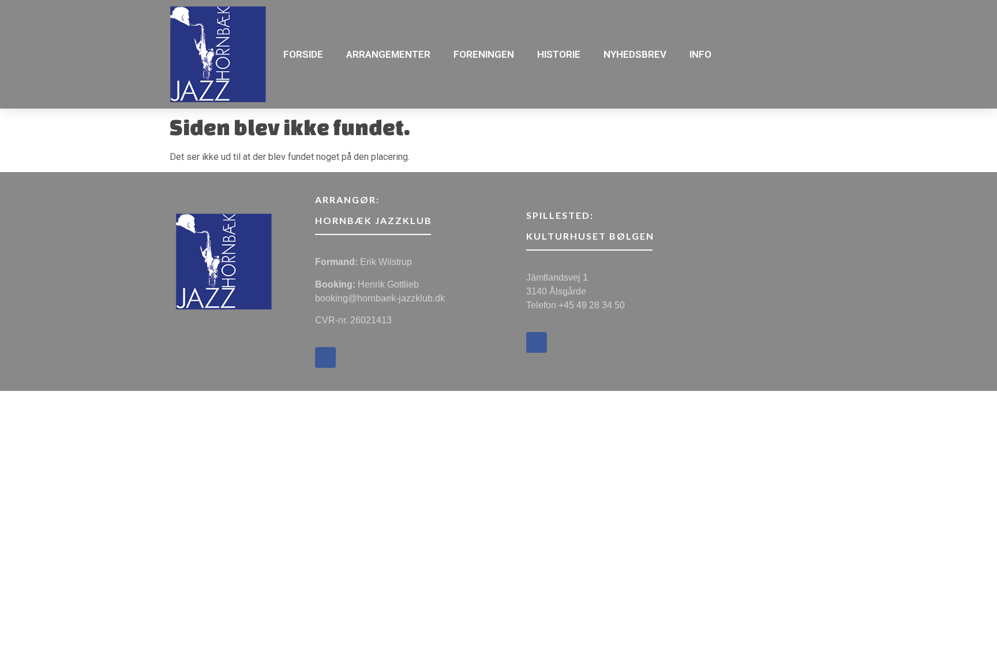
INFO (700, 54)
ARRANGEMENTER (388, 54)
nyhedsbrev (635, 54)
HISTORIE (558, 54)
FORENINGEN (483, 54)
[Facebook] (325, 357)
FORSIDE (303, 54)
